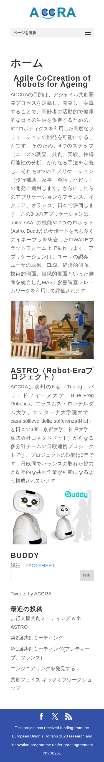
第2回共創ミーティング (37, 638)
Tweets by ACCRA (31, 594)
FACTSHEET (40, 565)
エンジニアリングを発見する (43, 668)
